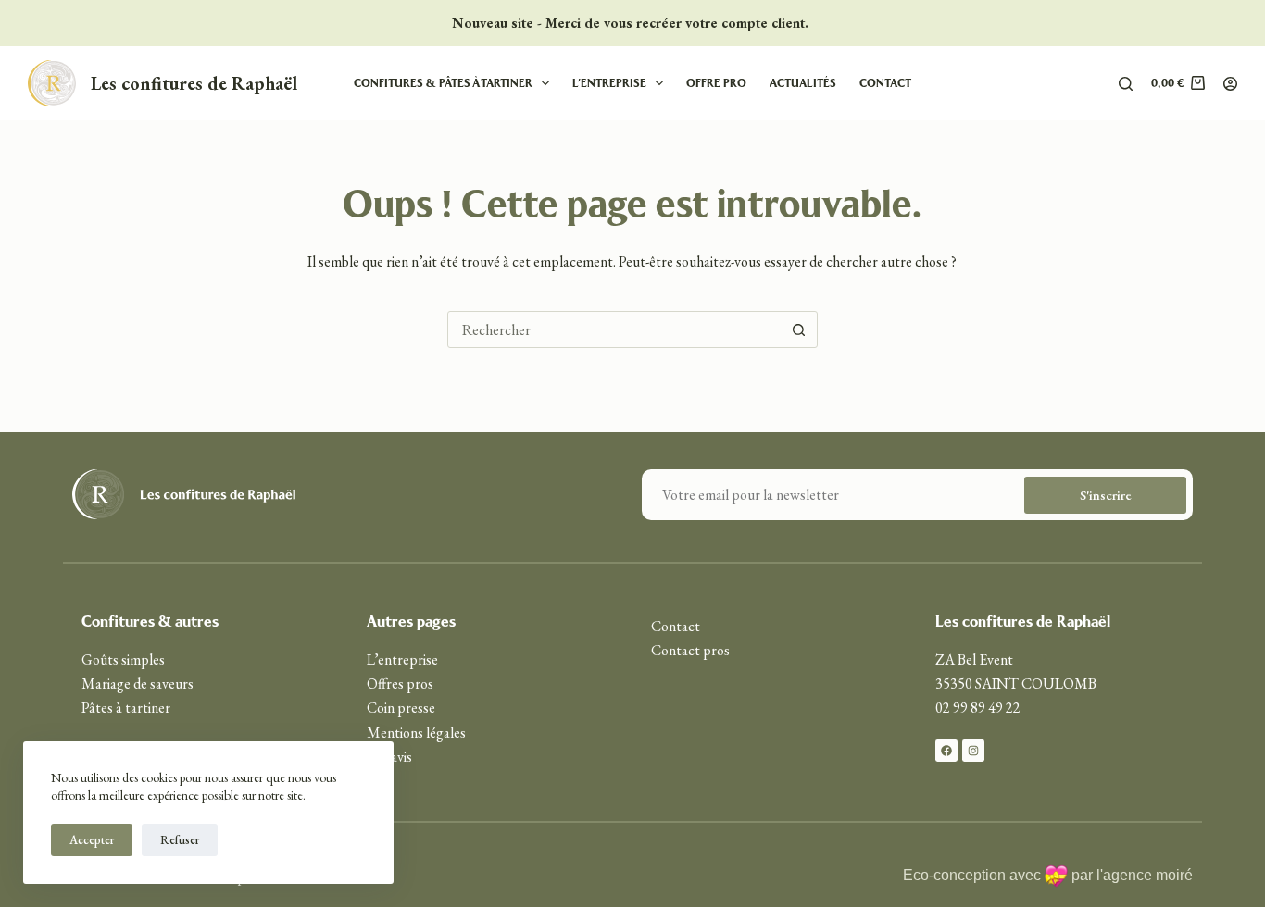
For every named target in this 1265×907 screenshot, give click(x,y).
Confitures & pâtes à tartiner (443, 83)
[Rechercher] (1126, 84)
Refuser (179, 840)
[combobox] (615, 329)
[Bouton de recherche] (799, 329)
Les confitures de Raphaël (194, 83)
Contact (885, 83)
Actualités (803, 83)
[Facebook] (946, 750)
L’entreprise (609, 83)
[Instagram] (973, 750)
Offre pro (716, 83)
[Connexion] (1230, 84)
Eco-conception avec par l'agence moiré (1048, 875)
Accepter (91, 840)
